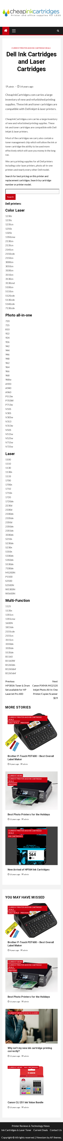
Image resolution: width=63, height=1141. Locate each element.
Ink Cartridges (15, 836)
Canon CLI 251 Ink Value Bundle (25, 1102)
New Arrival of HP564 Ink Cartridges (29, 869)
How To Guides (31, 1013)
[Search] (58, 31)
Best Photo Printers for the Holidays (29, 814)
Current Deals (40, 1130)
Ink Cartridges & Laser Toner (16, 1130)
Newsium (41, 1137)
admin (11, 86)
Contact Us (56, 1130)
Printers (25, 723)
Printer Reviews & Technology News (31, 1125)
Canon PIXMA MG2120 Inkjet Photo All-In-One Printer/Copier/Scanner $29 (45, 690)
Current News (15, 775)
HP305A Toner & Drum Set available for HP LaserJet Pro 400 (17, 687)
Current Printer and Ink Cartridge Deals (30, 48)
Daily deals (13, 723)
